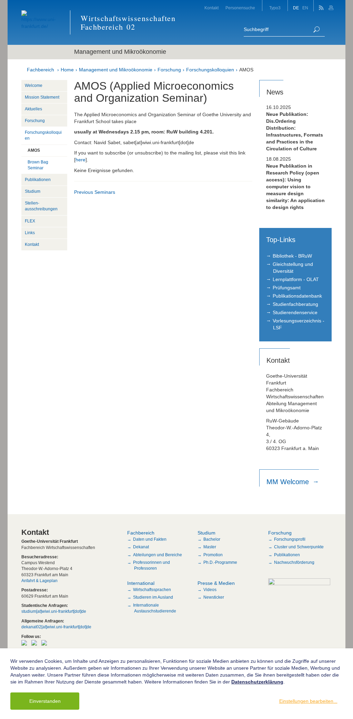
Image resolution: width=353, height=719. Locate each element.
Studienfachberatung (295, 304)
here (80, 159)
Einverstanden (45, 701)
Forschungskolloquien (210, 69)
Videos (209, 589)
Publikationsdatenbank (297, 296)
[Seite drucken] (332, 5)
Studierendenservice (295, 312)
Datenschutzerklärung (257, 682)
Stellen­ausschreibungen (41, 206)
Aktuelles (33, 109)
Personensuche (240, 8)
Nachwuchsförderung (294, 562)
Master (209, 547)
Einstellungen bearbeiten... (308, 701)
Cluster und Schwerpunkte (299, 547)
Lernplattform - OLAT (296, 279)
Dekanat (141, 547)
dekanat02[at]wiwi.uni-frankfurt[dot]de (56, 627)
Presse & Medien (216, 583)
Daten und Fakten (150, 539)
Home (67, 69)
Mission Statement (42, 97)
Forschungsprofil (289, 539)
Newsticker (213, 597)
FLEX (30, 221)
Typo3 (275, 8)
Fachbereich (40, 69)
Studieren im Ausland (153, 597)
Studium (32, 191)
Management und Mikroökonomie (115, 69)
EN (305, 8)
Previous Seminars (94, 192)
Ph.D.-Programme (220, 562)
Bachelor (211, 539)
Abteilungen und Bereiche (157, 554)
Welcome (33, 85)
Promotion (213, 554)
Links (30, 232)
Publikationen (38, 179)
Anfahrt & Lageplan (39, 580)
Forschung (169, 69)
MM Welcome (288, 482)
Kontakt (211, 8)
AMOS (246, 69)
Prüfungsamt (287, 287)
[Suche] (316, 29)
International (140, 583)
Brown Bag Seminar (38, 165)
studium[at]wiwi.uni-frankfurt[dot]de (53, 611)
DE (296, 8)
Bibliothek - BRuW (292, 256)
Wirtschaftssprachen (152, 589)
